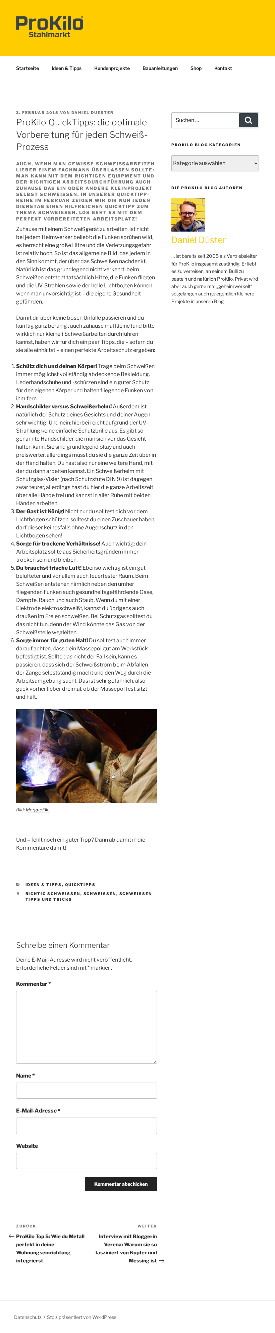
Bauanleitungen (160, 68)
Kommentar (33, 984)
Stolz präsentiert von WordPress (81, 1317)
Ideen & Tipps (66, 68)
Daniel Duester (92, 112)
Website (27, 1146)
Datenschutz (28, 1317)
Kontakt (223, 68)
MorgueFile (38, 809)
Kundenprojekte (112, 68)
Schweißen (100, 893)
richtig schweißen (52, 893)
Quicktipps (80, 884)
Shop (196, 68)
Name (25, 1076)
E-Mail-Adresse (38, 1110)
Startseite (27, 68)
